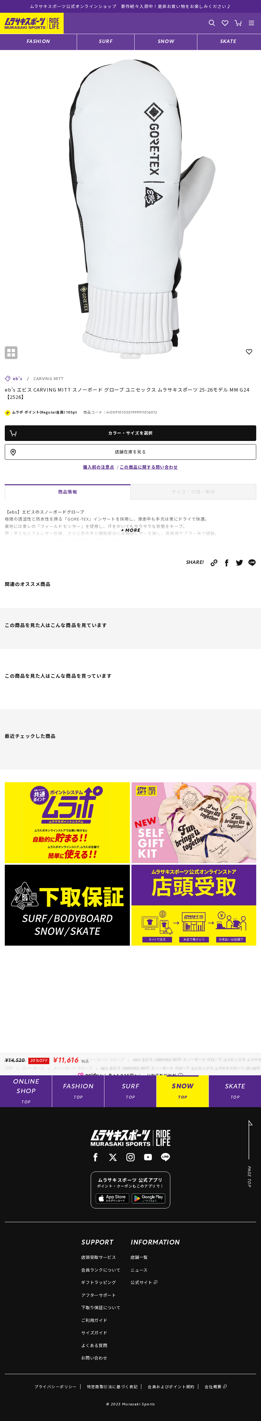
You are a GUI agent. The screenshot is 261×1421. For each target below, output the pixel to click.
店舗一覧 (139, 1257)
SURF (105, 42)
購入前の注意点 (98, 467)
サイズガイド (94, 1333)
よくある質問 (94, 1345)
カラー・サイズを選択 (130, 433)
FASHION (38, 42)
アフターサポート (98, 1295)
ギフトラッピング (98, 1282)
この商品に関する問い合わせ (149, 467)
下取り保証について (100, 1307)
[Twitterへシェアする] (239, 563)
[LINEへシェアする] (252, 563)
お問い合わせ (94, 1358)
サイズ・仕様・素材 (193, 491)
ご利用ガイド (94, 1320)
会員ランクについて (100, 1270)
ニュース (139, 1270)
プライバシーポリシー (55, 1386)
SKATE (228, 42)
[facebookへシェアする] (227, 563)
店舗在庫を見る (130, 452)
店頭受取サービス (98, 1257)
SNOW (166, 42)
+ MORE (130, 530)
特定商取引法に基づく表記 (112, 1386)
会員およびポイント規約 (171, 1386)
